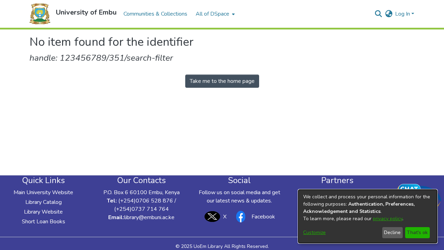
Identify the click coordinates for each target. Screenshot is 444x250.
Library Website (43, 212)
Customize (314, 232)
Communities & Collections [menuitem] (155, 14)
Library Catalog (43, 202)
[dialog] (367, 216)
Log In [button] (403, 14)
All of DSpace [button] (212, 14)
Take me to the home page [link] (222, 81)
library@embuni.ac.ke (149, 217)
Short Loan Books (43, 221)
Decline (392, 232)
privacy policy (387, 218)
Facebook (263, 217)
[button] (39, 13)
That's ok (417, 232)
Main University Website (43, 192)
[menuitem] (214, 14)
